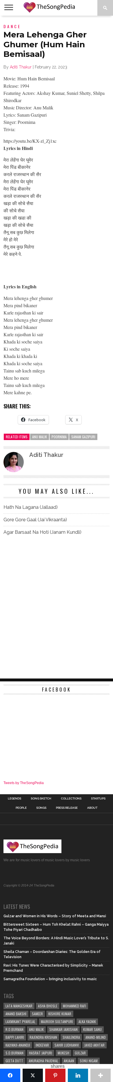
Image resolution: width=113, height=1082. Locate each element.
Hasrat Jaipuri (40, 1052)
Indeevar (42, 1045)
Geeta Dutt (14, 1060)
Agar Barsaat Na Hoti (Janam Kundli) (42, 532)
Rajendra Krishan (43, 1037)
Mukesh (63, 1052)
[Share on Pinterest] (55, 1075)
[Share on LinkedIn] (78, 1075)
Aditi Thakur (21, 67)
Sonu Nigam (89, 1060)
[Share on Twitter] (33, 1075)
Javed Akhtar (94, 1045)
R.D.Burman (14, 1029)
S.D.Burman (14, 1052)
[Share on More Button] (100, 1075)
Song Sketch (41, 798)
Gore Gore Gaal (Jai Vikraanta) (35, 519)
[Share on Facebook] (10, 1075)
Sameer (37, 1013)
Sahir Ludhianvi (66, 1045)
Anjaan (69, 1060)
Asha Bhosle (47, 1005)
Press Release (67, 807)
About (92, 807)
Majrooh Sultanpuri (57, 1021)
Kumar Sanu (92, 1029)
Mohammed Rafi (74, 1005)
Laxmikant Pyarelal (20, 1021)
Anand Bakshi (16, 1013)
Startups (98, 798)
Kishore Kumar (59, 1013)
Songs (41, 807)
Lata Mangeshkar (19, 1005)
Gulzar (80, 1052)
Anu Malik (39, 436)
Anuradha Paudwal (43, 1060)
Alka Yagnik (87, 1021)
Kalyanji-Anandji (18, 1045)
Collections (71, 798)
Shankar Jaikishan (63, 1029)
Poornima (59, 436)
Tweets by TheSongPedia (23, 783)
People (21, 807)
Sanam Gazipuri (83, 436)
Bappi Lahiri (15, 1037)
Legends (14, 798)
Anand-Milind (95, 1037)
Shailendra (71, 1037)
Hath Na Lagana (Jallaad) (30, 507)
